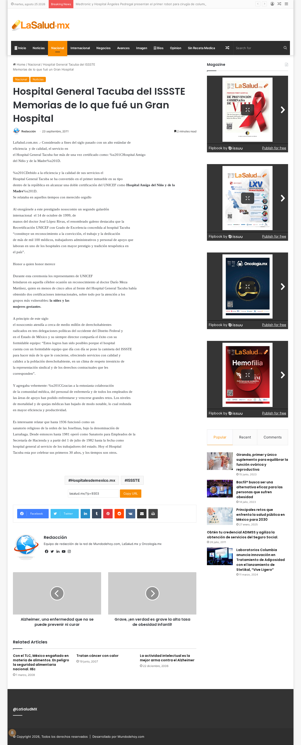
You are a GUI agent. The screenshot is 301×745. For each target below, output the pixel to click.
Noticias (39, 48)
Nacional (57, 48)
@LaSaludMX (25, 709)
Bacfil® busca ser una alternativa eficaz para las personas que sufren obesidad (259, 489)
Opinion (175, 48)
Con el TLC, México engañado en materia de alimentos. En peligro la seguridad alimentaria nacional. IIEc (41, 662)
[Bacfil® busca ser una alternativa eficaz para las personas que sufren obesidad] (220, 488)
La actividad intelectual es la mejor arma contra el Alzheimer (167, 657)
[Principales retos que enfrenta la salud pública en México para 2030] (220, 516)
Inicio (21, 48)
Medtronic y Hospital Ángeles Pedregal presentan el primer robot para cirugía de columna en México (150, 4)
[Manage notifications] (12, 733)
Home (20, 64)
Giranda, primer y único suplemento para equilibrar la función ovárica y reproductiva (262, 462)
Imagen (141, 48)
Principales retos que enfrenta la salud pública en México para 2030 (260, 514)
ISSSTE (133, 480)
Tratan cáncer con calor (97, 655)
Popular (220, 437)
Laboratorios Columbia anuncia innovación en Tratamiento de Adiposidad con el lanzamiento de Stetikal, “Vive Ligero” (260, 560)
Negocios (103, 48)
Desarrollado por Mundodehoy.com (118, 736)
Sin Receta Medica (201, 48)
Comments (273, 437)
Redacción (28, 131)
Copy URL (130, 493)
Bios (159, 48)
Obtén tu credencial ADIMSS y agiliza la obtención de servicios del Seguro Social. (242, 535)
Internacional (80, 48)
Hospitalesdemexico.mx (93, 480)
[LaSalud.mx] (41, 25)
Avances (123, 48)
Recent (245, 437)
